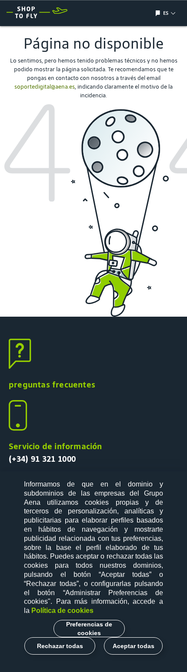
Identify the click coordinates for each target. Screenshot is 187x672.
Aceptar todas (133, 645)
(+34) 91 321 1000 (42, 459)
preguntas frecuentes (52, 384)
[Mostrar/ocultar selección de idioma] (159, 13)
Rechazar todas (60, 645)
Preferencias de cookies (89, 628)
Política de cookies (62, 610)
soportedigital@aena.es (44, 86)
